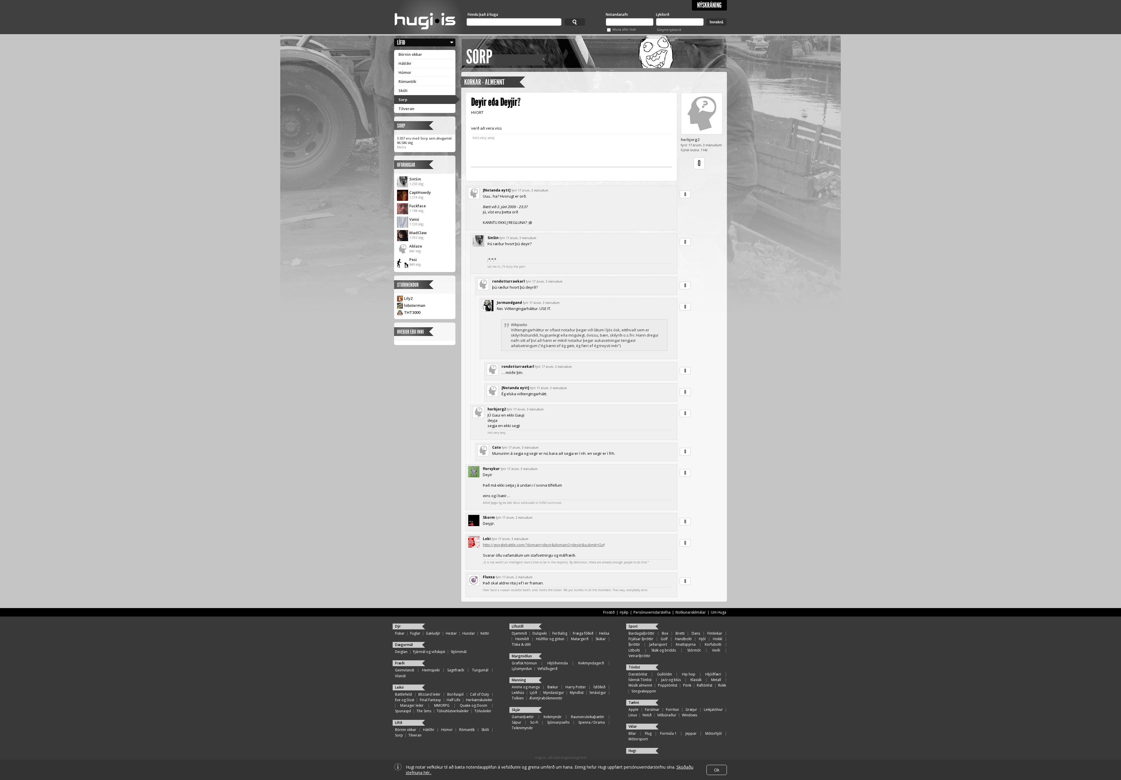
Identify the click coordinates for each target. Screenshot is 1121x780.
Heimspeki (431, 670)
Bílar (632, 733)
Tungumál (480, 670)
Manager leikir (412, 705)
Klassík (696, 679)
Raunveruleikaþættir (587, 716)
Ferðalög (559, 633)
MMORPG (442, 705)
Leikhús (518, 692)
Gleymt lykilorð (669, 29)
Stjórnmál (458, 651)
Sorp (402, 99)
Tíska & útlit (521, 644)
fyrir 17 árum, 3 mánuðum (529, 190)
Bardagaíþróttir (642, 633)
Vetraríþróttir (639, 655)
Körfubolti (713, 644)
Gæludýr (433, 633)
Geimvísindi (404, 670)
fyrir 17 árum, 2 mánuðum (514, 577)
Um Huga (718, 612)
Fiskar (400, 633)
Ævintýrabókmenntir (546, 698)
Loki (487, 538)
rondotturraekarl (508, 281)
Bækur (552, 687)
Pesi (413, 259)
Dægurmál (404, 644)
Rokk (722, 685)
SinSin (415, 179)
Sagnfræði (455, 670)
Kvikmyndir (553, 716)
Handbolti (683, 638)
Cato (496, 447)
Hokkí (717, 638)
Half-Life (453, 699)
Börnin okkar (410, 54)
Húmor (404, 72)
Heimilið (522, 638)
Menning (519, 680)
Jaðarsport (658, 644)
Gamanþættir (523, 716)
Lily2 (408, 298)
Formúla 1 (668, 733)
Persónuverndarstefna (652, 612)
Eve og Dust (404, 699)
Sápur (516, 722)
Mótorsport (638, 739)
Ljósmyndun (522, 668)
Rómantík (407, 81)
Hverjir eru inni (410, 331)
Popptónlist (667, 685)
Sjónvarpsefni (558, 722)
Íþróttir (634, 644)
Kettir (485, 633)
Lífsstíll (517, 626)
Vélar (633, 726)
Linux (633, 715)
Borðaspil (455, 694)
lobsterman (414, 305)
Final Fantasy (430, 699)
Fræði (400, 663)
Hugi (632, 750)
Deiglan (401, 651)
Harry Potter (575, 687)
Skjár (516, 709)
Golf (664, 638)
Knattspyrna (686, 644)
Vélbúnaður (666, 715)
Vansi (414, 219)
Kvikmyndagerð (591, 663)
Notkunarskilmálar (691, 612)
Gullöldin (664, 674)
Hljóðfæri (713, 674)
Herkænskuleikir (479, 699)
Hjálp (624, 612)
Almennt (494, 82)
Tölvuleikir (482, 710)
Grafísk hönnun (524, 663)
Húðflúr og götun (550, 638)
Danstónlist (638, 674)
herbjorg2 (690, 139)
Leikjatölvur (713, 709)
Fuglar (415, 633)
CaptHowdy (420, 192)
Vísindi (400, 675)
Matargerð (580, 638)
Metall (716, 679)
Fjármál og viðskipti (429, 651)
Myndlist (577, 692)
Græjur (691, 709)
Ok (716, 770)
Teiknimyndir (522, 727)
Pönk (687, 685)
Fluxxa (489, 576)
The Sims (424, 710)
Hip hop (688, 674)
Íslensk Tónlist (640, 679)
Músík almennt (640, 685)
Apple (633, 709)
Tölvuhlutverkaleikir (453, 710)
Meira (401, 147)
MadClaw (418, 232)
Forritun (672, 709)
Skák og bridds (663, 650)
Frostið (609, 612)
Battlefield (403, 694)
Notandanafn (617, 14)
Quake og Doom (473, 705)
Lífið (401, 42)
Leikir (399, 687)
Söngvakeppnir (643, 691)
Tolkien (518, 698)
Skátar (601, 638)
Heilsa (604, 633)
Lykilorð (662, 14)
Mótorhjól (713, 733)
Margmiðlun (522, 656)
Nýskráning (709, 5)
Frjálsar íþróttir (641, 638)
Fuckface (417, 205)
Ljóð (533, 692)
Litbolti (634, 650)
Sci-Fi (534, 722)
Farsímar (652, 709)
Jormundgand (509, 302)
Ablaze (415, 246)
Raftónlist (704, 685)
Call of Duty (479, 694)
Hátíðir (405, 63)
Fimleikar (714, 633)
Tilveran (406, 108)
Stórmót (694, 650)
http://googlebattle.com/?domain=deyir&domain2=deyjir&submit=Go (543, 544)
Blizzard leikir (429, 694)
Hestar (451, 633)
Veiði (716, 650)
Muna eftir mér (624, 29)
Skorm (489, 517)
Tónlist (634, 667)
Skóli (403, 90)
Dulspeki (539, 633)
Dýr (398, 626)
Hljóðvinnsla (557, 663)
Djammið (519, 633)
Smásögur (597, 692)
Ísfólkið (599, 687)
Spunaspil (403, 710)
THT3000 (412, 312)
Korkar (472, 82)
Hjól (702, 638)
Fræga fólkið (583, 633)
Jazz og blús (671, 679)
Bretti (680, 633)
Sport (633, 626)
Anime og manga (526, 687)
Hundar (468, 633)
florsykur (491, 468)
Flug (648, 733)
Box (665, 633)
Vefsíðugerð (547, 668)
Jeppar (691, 733)
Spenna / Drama (591, 722)
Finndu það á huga (483, 14)
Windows (689, 715)
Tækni (634, 702)
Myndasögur (553, 692)
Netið (647, 715)
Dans (696, 633)
